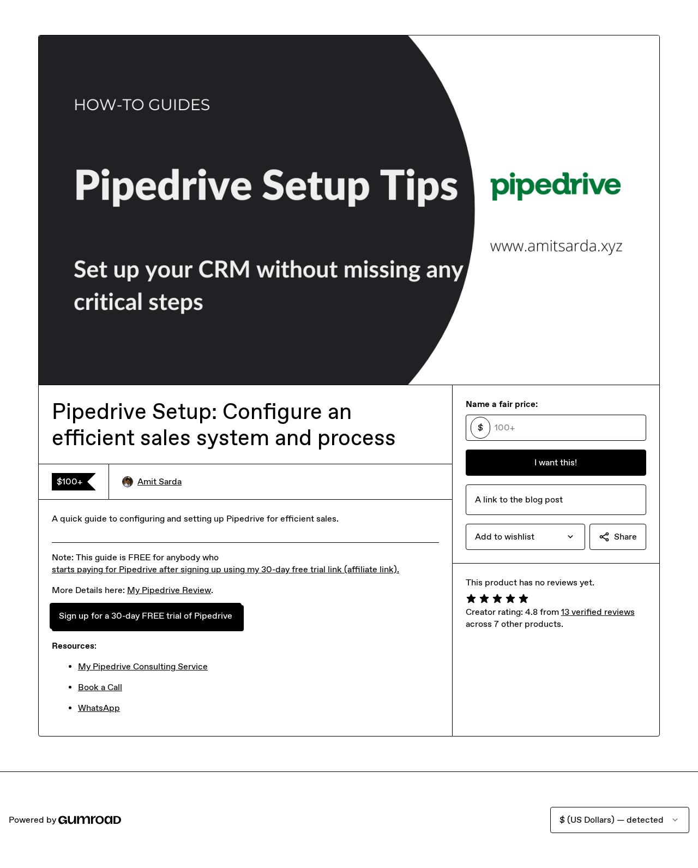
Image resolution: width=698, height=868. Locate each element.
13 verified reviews (598, 612)
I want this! (555, 462)
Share (625, 536)
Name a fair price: (502, 404)
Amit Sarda (159, 481)
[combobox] (525, 537)
